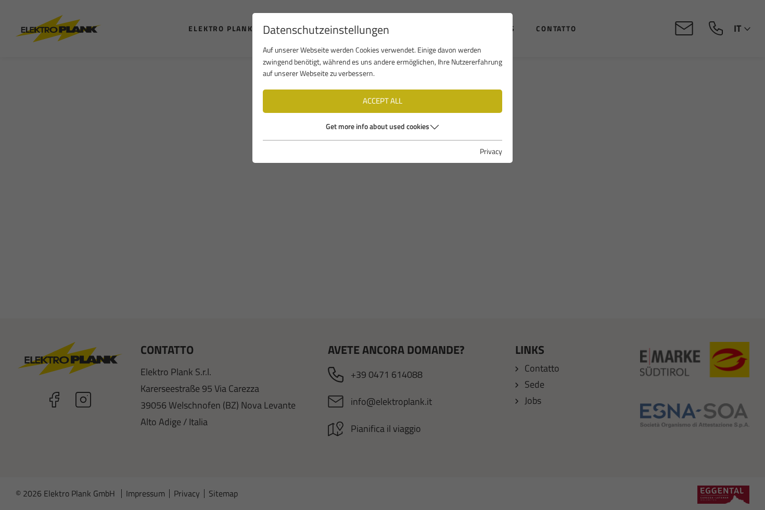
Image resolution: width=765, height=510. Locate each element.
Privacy (491, 151)
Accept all (382, 101)
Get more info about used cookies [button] (377, 126)
